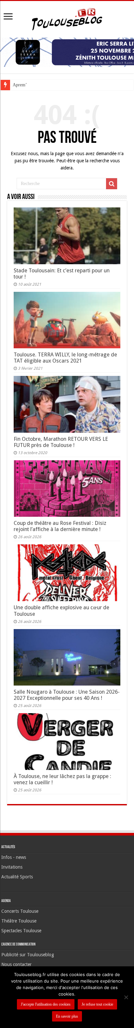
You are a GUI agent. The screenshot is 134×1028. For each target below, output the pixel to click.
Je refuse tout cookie (97, 1004)
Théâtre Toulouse (18, 920)
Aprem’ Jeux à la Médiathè (37, 84)
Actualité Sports (17, 876)
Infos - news (13, 857)
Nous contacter (16, 964)
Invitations (11, 867)
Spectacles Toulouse (21, 930)
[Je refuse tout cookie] (126, 997)
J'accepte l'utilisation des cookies (46, 1004)
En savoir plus (67, 1016)
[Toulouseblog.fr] (67, 18)
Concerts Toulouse (19, 911)
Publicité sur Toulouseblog (27, 954)
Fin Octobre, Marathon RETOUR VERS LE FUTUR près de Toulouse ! (61, 442)
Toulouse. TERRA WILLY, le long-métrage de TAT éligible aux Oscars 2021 (65, 358)
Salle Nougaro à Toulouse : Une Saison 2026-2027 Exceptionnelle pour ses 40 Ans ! (67, 695)
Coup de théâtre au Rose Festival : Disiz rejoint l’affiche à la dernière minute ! (60, 526)
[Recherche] (111, 183)
